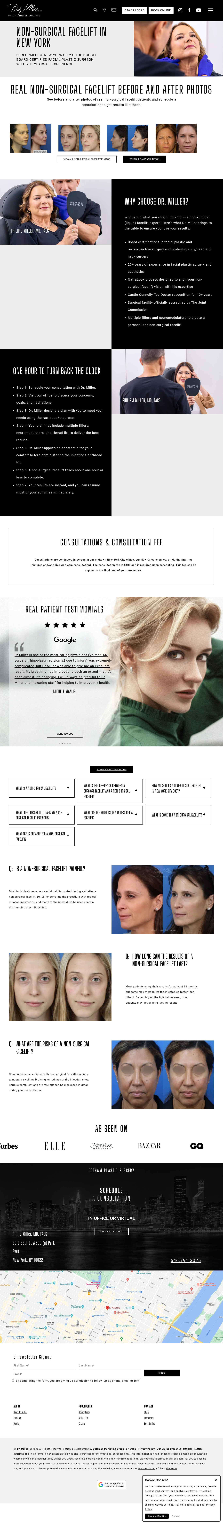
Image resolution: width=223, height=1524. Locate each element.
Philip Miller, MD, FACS (30, 1234)
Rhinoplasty (84, 1412)
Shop (146, 1412)
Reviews (17, 1417)
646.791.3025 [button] (134, 10)
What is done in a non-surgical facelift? (177, 815)
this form (171, 1468)
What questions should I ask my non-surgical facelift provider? (39, 815)
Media (16, 1423)
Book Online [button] (161, 10)
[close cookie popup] (216, 1480)
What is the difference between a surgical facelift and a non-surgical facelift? (107, 791)
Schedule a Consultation (144, 159)
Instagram (149, 1417)
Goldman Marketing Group (108, 1449)
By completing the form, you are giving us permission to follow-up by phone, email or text (77, 1380)
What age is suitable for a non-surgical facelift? (40, 836)
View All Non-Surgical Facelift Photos (87, 159)
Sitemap (131, 1449)
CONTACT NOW (111, 1231)
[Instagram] (180, 11)
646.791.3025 (186, 1260)
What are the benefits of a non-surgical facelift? (109, 815)
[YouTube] (198, 11)
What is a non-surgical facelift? (36, 788)
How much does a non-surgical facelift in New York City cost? (176, 788)
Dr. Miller (22, 1449)
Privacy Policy (146, 1449)
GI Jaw (82, 1423)
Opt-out (176, 1516)
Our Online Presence (169, 1449)
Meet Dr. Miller (20, 1412)
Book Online (149, 1423)
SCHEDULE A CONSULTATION (112, 769)
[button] (95, 12)
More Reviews (65, 733)
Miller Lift (83, 1417)
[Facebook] (189, 11)
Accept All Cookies (157, 1516)
